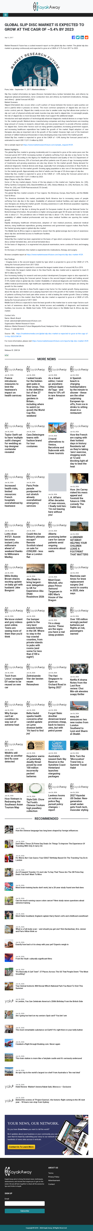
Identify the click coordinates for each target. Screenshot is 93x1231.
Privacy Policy (53, 1177)
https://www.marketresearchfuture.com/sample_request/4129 (48, 145)
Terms (50, 1173)
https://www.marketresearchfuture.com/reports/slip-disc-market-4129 (55, 255)
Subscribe (24, 1211)
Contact (51, 1184)
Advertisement (54, 1180)
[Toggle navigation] (5, 15)
